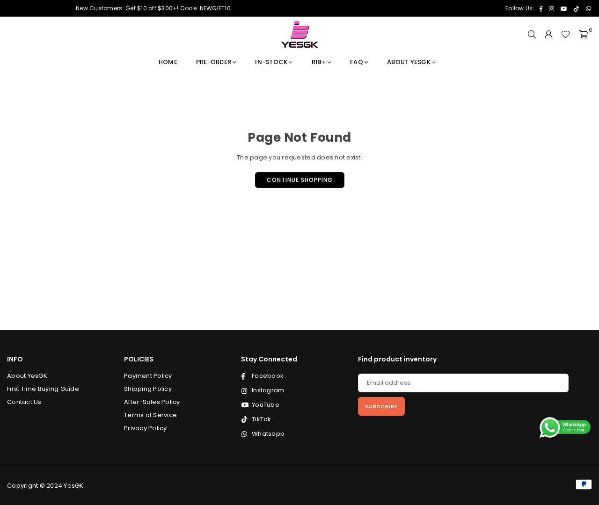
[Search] (531, 34)
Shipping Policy (148, 388)
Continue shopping (300, 180)
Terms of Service (150, 415)
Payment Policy (148, 375)
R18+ (319, 62)
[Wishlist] (565, 34)
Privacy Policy (145, 428)
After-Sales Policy (152, 401)
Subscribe (381, 406)
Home (168, 62)
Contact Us (24, 401)
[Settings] (548, 34)
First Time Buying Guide (43, 388)
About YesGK (409, 62)
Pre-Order (213, 62)
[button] (583, 34)
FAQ (356, 62)
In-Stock (271, 62)
